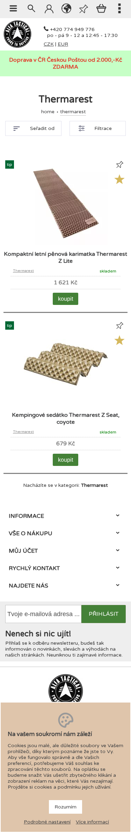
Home (47, 112)
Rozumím (65, 807)
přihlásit (103, 614)
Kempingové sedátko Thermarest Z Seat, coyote (65, 418)
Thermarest (23, 271)
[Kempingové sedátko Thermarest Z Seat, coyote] (66, 404)
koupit (65, 299)
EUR (63, 44)
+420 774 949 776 (72, 29)
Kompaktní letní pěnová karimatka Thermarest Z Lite (65, 257)
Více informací (92, 822)
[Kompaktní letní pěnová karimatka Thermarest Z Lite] (66, 243)
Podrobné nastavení (47, 822)
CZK (49, 44)
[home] (17, 46)
